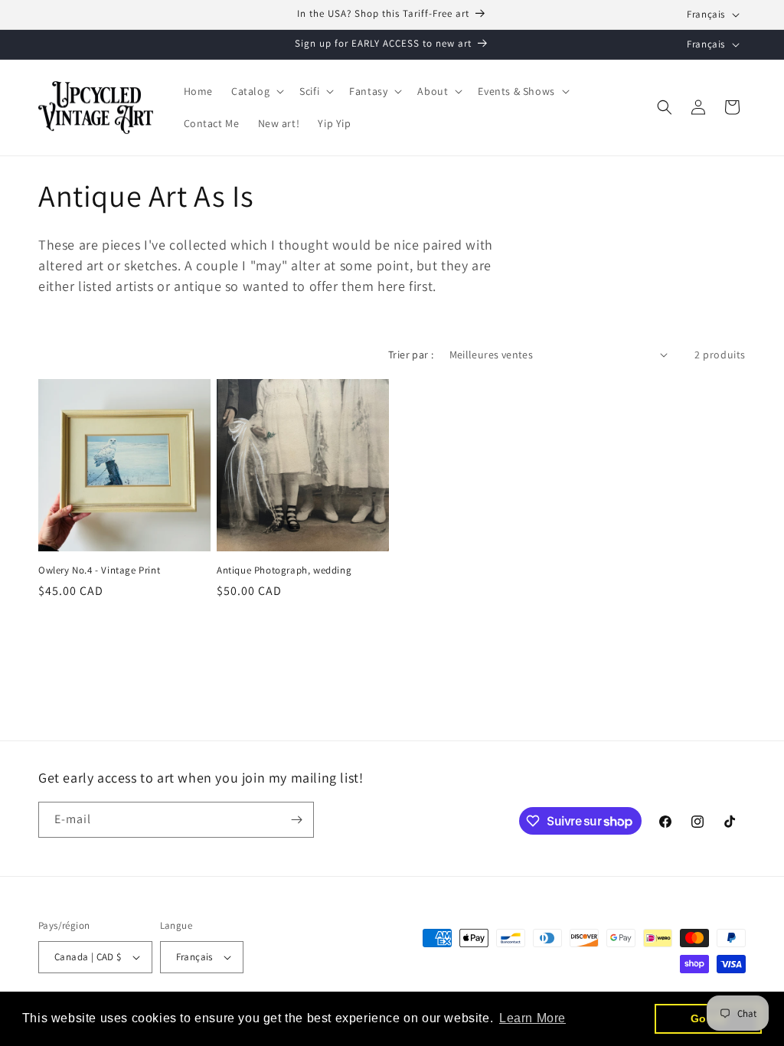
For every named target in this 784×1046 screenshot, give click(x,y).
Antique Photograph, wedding (284, 570)
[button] (256, 91)
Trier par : (410, 354)
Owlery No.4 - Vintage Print (99, 570)
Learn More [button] (532, 1018)
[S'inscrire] (296, 820)
